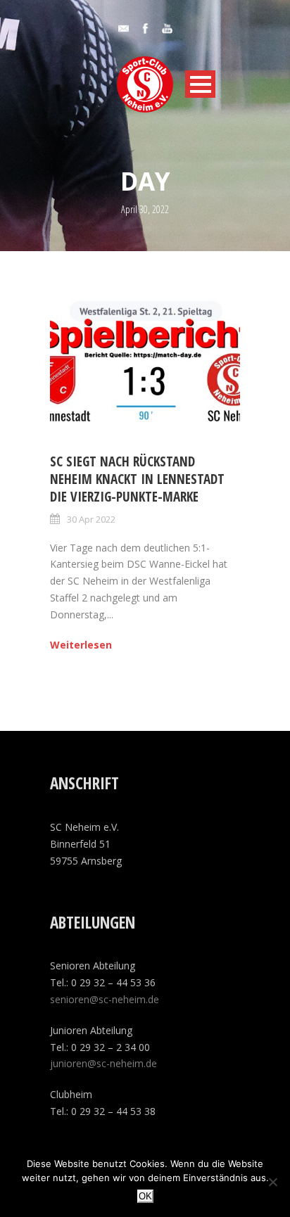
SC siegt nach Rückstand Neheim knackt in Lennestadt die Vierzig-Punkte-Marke (137, 478)
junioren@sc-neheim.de (103, 1063)
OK (145, 1196)
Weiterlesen (81, 644)
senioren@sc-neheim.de (104, 999)
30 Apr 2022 (91, 519)
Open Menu (200, 84)
